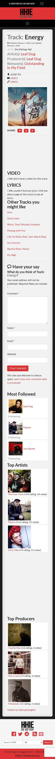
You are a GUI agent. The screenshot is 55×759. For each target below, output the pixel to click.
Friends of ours (32, 755)
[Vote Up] (8, 49)
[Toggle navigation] (42, 4)
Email (11, 341)
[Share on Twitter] (19, 130)
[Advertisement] (27, 153)
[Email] (41, 734)
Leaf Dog (28, 54)
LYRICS (14, 82)
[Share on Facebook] (26, 130)
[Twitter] (20, 734)
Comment (13, 293)
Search (47, 742)
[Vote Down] (12, 49)
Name (11, 328)
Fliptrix (27, 427)
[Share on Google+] (32, 130)
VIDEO (14, 78)
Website (11, 354)
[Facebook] (14, 734)
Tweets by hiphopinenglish (21, 710)
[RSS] (35, 734)
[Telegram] (27, 734)
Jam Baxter (29, 449)
